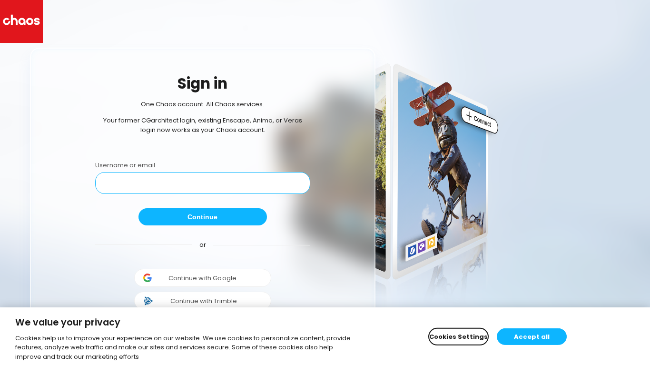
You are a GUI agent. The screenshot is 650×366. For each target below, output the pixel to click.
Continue (202, 217)
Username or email (125, 165)
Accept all (532, 336)
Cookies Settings (458, 336)
